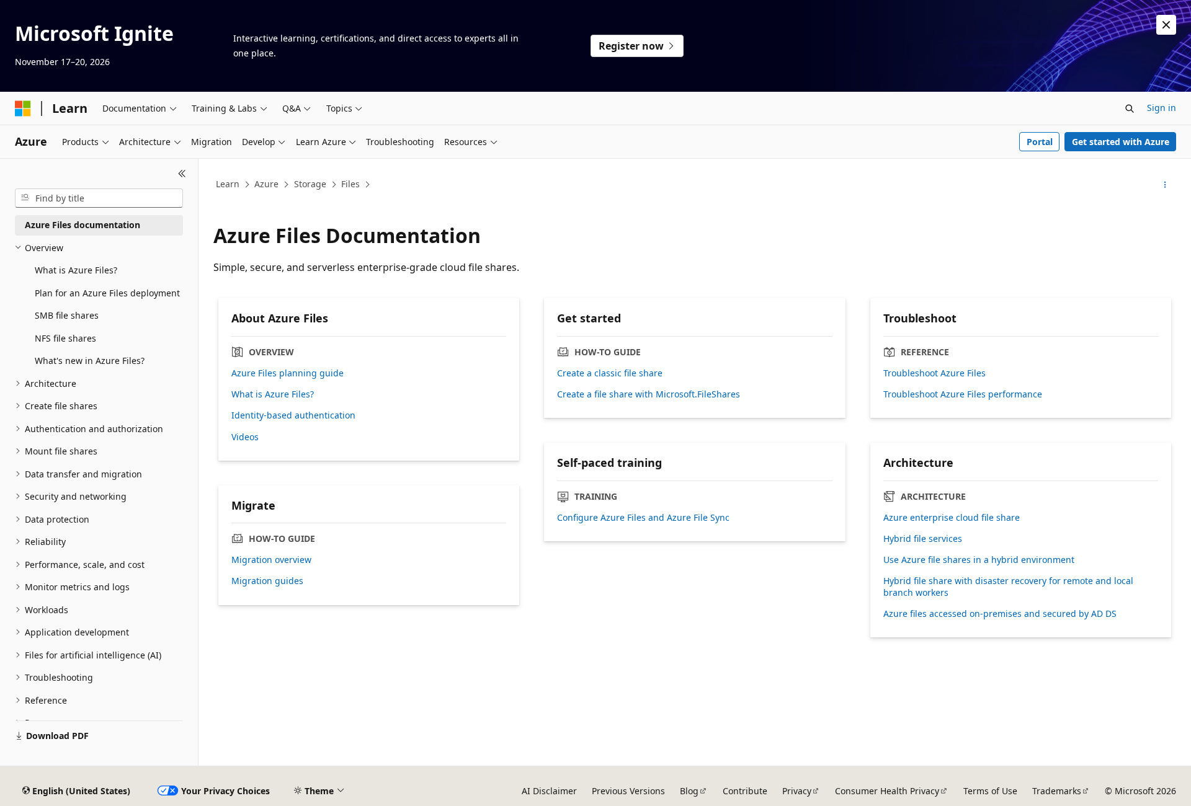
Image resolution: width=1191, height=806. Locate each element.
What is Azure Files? (272, 394)
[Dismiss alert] (1166, 25)
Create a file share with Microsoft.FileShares (648, 394)
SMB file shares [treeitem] (67, 315)
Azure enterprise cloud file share (951, 517)
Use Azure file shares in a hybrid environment (978, 559)
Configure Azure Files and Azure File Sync (643, 517)
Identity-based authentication (293, 415)
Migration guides (267, 581)
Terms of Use (990, 791)
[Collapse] (182, 174)
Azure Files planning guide (287, 373)
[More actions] (1165, 185)
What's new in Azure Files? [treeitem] (90, 360)
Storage (310, 184)
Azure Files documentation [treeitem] (82, 225)
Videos (245, 437)
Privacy (796, 791)
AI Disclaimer (549, 791)
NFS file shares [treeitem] (65, 338)
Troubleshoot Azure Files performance (962, 394)
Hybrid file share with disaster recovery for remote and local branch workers (1008, 586)
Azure (266, 184)
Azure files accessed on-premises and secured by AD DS (1000, 613)
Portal (1040, 142)
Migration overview (271, 559)
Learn (227, 184)
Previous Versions (628, 791)
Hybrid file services (922, 538)
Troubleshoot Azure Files (934, 373)
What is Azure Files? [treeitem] (76, 270)
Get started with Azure (1120, 142)
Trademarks (1056, 791)
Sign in (1161, 107)
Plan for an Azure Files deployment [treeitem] (107, 293)
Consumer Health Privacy (887, 791)
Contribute (745, 791)
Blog (689, 791)
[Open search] (1129, 108)
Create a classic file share (609, 373)
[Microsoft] (23, 108)
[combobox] (99, 198)
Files (350, 184)
